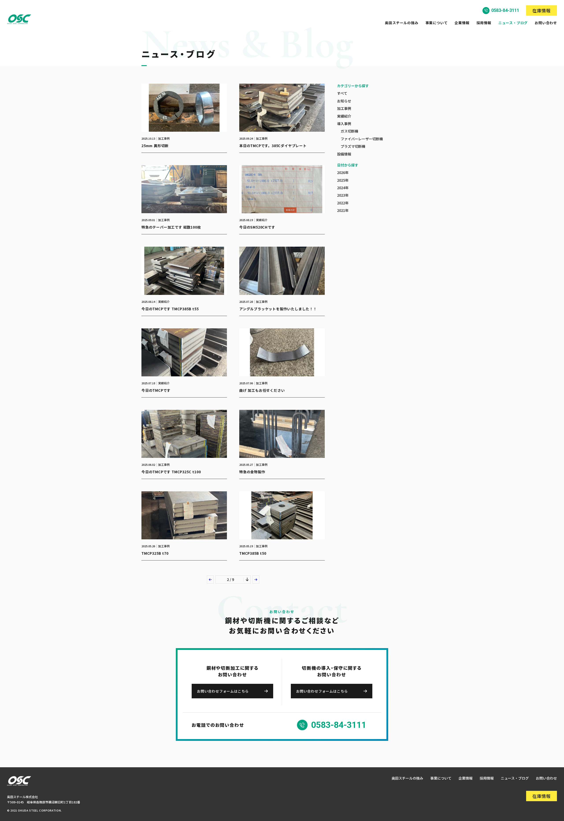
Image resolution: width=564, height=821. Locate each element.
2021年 (343, 210)
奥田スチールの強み (401, 22)
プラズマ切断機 (353, 146)
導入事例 (344, 123)
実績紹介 (344, 116)
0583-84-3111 (505, 10)
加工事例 (344, 108)
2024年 (343, 187)
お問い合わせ (546, 22)
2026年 (343, 172)
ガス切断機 (349, 131)
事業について (436, 22)
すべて (342, 93)
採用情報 (484, 22)
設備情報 (344, 154)
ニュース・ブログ (513, 22)
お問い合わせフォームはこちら (223, 691)
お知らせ (344, 101)
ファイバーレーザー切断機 (362, 138)
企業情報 (462, 22)
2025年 (343, 180)
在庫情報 (541, 10)
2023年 (343, 195)
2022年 (343, 202)
